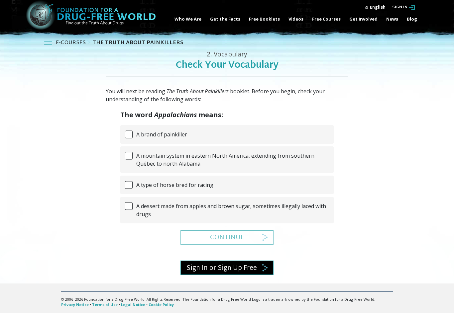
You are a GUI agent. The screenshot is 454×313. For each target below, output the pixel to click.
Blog (412, 19)
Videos (295, 19)
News (392, 19)
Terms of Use (105, 304)
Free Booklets (264, 19)
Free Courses (326, 19)
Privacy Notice (75, 304)
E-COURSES (71, 43)
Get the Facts (225, 19)
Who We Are (187, 19)
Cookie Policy (161, 304)
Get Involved (363, 19)
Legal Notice (133, 304)
